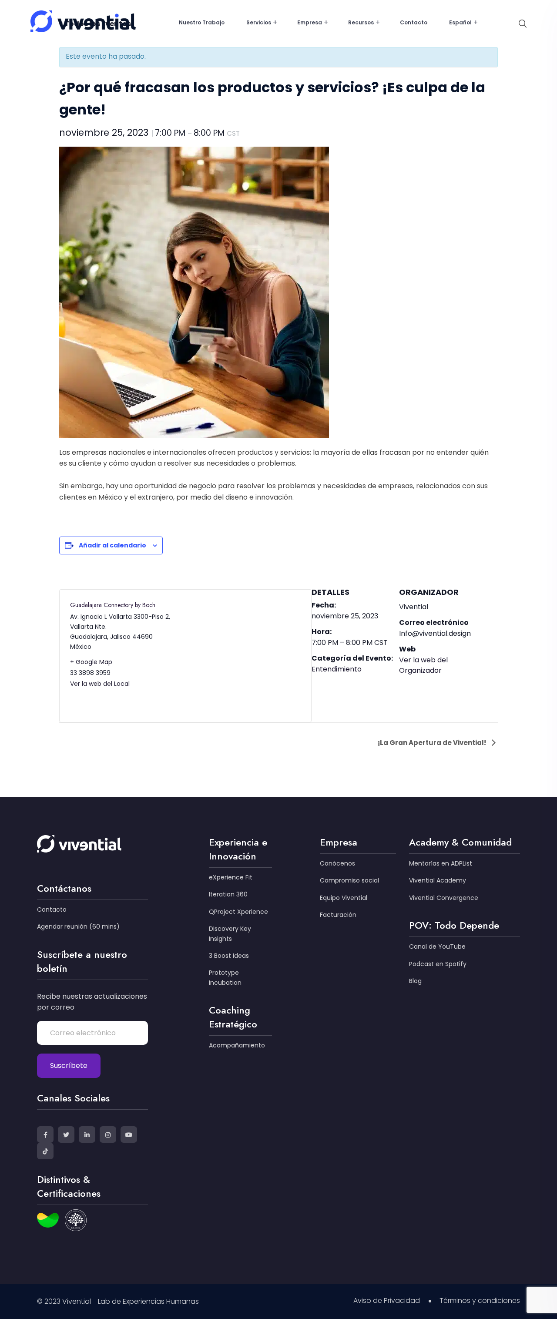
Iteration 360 (228, 894)
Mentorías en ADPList (440, 863)
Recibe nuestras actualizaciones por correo (92, 1002)
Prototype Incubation (225, 977)
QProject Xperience (238, 911)
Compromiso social (349, 880)
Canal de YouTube (437, 946)
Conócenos (337, 863)
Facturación (338, 914)
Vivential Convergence (443, 897)
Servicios (258, 22)
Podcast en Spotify (437, 964)
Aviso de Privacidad (386, 1301)
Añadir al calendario (112, 545)
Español (460, 22)
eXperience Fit (230, 877)
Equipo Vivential (343, 897)
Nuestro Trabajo (202, 22)
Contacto (413, 22)
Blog (415, 981)
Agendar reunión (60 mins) (78, 926)
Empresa (309, 22)
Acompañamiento (237, 1045)
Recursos (361, 22)
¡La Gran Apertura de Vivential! (432, 742)
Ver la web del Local (100, 683)
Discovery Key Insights (230, 933)
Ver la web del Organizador (423, 665)
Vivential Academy (437, 880)
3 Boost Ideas (229, 955)
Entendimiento (337, 669)
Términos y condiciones (480, 1301)
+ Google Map (91, 662)
